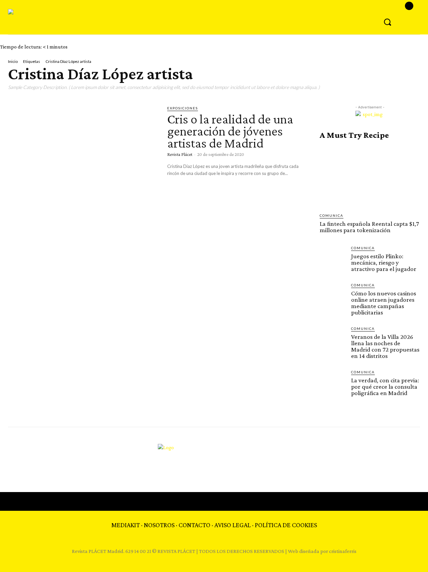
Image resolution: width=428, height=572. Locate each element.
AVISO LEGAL (232, 525)
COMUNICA (331, 215)
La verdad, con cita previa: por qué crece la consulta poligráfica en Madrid (385, 386)
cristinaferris (342, 551)
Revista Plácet (179, 154)
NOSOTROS (159, 525)
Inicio (13, 61)
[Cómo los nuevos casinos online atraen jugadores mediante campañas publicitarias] (333, 295)
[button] (388, 22)
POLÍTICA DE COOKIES (286, 525)
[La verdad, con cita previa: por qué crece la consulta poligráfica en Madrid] (333, 382)
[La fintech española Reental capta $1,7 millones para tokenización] (370, 176)
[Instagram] (409, 6)
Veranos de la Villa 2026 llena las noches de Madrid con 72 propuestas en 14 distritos (385, 346)
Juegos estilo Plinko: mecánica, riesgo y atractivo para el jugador (383, 262)
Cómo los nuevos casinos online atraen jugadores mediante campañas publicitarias (383, 303)
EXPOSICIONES (182, 108)
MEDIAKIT (125, 525)
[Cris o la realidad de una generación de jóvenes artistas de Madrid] (82, 148)
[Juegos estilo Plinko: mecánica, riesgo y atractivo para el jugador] (333, 258)
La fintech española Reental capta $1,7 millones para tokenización (369, 226)
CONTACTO (194, 525)
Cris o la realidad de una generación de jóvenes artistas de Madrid (230, 131)
